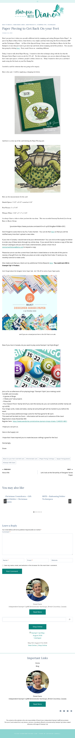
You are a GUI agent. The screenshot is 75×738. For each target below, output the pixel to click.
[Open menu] (37, 1)
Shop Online (42, 645)
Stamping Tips (41, 24)
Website (54, 560)
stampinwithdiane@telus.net (12, 247)
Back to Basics (7, 24)
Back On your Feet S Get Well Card (13, 459)
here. (18, 48)
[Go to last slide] (5, 501)
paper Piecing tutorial (63, 459)
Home (37, 663)
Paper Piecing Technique (46, 459)
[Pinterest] (71, 711)
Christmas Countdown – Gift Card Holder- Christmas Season (18, 499)
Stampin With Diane (9, 462)
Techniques (51, 24)
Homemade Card (31, 459)
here (52, 232)
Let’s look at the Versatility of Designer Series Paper (57, 472)
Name (6, 560)
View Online (32, 645)
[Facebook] (60, 711)
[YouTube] (67, 711)
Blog (37, 666)
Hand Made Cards (19, 24)
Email (30, 560)
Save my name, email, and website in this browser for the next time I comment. (30, 565)
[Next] (69, 501)
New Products (31, 24)
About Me (6, 471)
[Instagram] (64, 711)
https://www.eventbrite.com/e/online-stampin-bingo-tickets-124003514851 (40, 421)
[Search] (69, 619)
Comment (6, 532)
